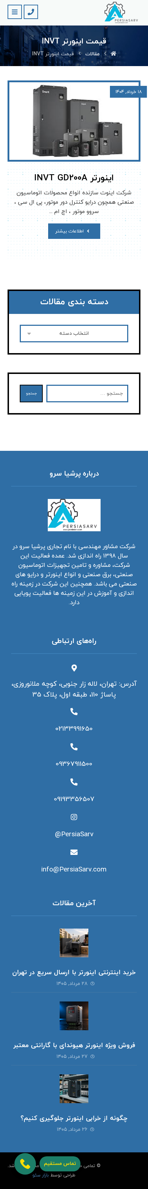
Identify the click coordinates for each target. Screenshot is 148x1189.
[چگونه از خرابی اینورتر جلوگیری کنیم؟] (74, 1088)
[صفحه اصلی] (113, 54)
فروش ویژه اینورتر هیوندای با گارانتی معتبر (74, 1045)
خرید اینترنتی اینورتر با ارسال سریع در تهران (74, 972)
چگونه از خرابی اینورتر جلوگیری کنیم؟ (74, 1118)
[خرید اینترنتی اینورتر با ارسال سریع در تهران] (74, 943)
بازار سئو (40, 1175)
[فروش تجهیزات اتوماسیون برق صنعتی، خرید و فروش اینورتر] (122, 13)
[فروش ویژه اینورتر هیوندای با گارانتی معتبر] (74, 1015)
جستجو (31, 393)
